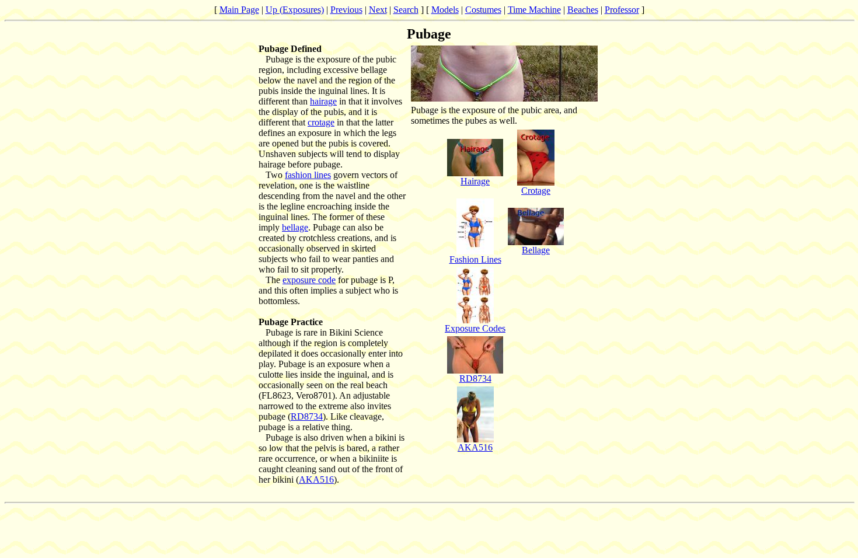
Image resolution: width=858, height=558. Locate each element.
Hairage (475, 181)
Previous (346, 10)
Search (405, 10)
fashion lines (308, 175)
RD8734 (307, 416)
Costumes (483, 10)
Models (445, 10)
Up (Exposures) (295, 10)
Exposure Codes (475, 328)
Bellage (536, 250)
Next (378, 10)
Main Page (239, 10)
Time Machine (534, 10)
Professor (622, 10)
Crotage (535, 191)
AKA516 (316, 479)
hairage (323, 101)
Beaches (582, 10)
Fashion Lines (475, 259)
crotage (321, 122)
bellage (295, 227)
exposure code (309, 280)
